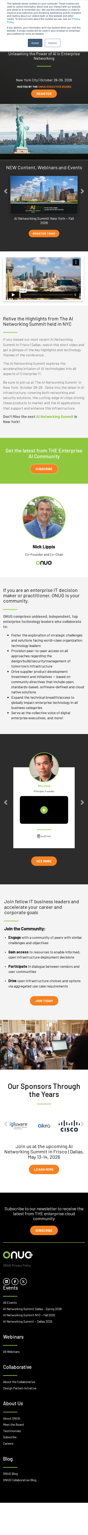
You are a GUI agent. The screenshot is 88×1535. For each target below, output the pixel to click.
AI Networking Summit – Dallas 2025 (27, 1321)
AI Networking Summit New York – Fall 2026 (44, 220)
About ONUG (11, 1418)
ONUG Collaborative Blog (19, 1480)
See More (44, 861)
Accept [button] (35, 43)
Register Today (44, 233)
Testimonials (12, 1431)
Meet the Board (13, 1424)
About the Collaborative (19, 1382)
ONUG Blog (10, 1473)
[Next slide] (82, 191)
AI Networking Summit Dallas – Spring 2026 (32, 1309)
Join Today (44, 1001)
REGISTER (44, 94)
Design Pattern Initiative (19, 1388)
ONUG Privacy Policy (17, 1265)
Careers (8, 1443)
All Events (10, 1302)
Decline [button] (52, 43)
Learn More (44, 1169)
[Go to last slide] (5, 191)
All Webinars (11, 1351)
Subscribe (44, 469)
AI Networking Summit (54, 416)
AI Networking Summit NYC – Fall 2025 (29, 1315)
